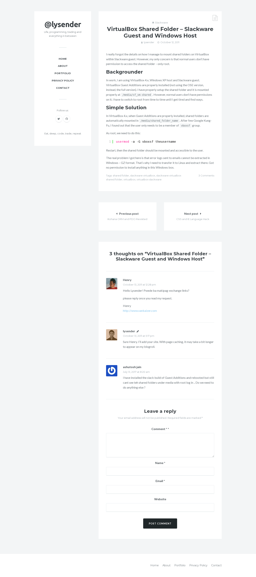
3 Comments (206, 175)
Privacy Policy (63, 80)
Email (160, 481)
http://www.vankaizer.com (140, 310)
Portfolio (63, 73)
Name (160, 463)
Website (160, 499)
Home (63, 58)
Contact (63, 87)
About (63, 65)
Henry (127, 280)
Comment (159, 429)
